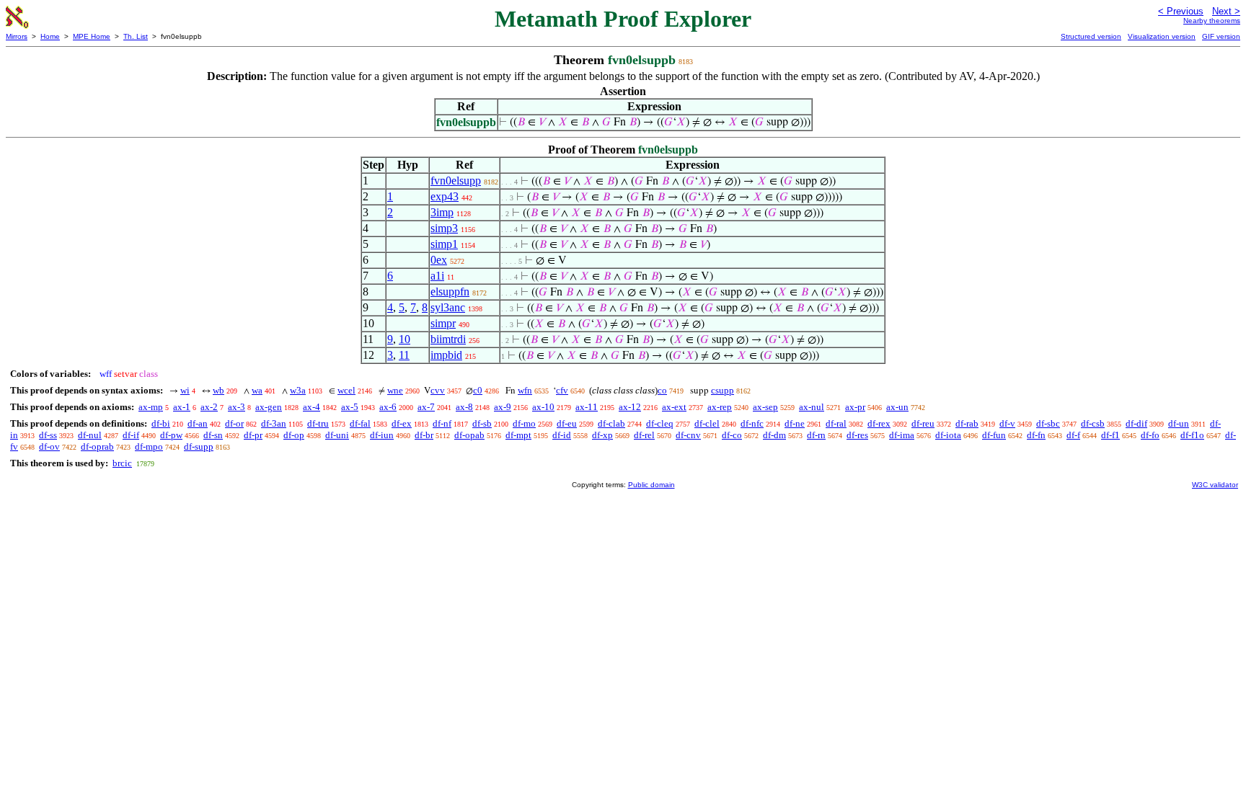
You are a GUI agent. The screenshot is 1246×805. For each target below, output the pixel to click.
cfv (562, 390)
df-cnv (688, 435)
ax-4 (311, 406)
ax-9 (502, 406)
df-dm (774, 435)
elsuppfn (449, 291)
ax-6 (388, 406)
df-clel (707, 423)
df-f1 (1110, 435)
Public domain (651, 485)
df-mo (524, 423)
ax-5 (349, 406)
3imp (442, 212)
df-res (857, 435)
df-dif (1136, 423)
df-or (234, 423)
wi (185, 390)
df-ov (49, 446)
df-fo (1150, 435)
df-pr (253, 435)
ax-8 (464, 406)
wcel (346, 390)
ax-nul (811, 406)
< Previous (1180, 11)
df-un (1178, 423)
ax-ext (674, 406)
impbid (446, 355)
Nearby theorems (1211, 21)
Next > (1226, 11)
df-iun (382, 435)
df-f (1073, 435)
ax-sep (765, 406)
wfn (525, 390)
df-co (732, 435)
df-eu (567, 423)
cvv (437, 390)
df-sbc (1048, 423)
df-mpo (149, 446)
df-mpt (518, 435)
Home (50, 36)
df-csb (1093, 423)
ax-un (897, 406)
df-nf (442, 423)
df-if (131, 435)
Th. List (135, 36)
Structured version (1091, 36)
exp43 (444, 196)
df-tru (318, 423)
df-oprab (97, 446)
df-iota (948, 435)
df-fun (994, 435)
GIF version (1221, 36)
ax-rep (719, 406)
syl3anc (447, 307)
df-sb (482, 423)
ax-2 (209, 406)
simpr (443, 323)
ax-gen (268, 406)
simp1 (444, 244)
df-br (424, 435)
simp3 (444, 228)
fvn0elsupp (455, 180)
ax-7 (426, 406)
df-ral (836, 423)
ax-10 (543, 406)
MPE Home (91, 36)
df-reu (922, 423)
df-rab (966, 423)
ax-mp (150, 406)
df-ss (48, 435)
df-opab (469, 435)
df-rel (644, 435)
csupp (722, 390)
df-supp (198, 446)
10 (404, 339)
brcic (122, 463)
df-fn (1036, 435)
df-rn (816, 435)
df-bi (160, 423)
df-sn (213, 435)
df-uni (337, 435)
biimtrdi (448, 339)
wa (257, 390)
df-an (197, 423)
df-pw (171, 435)
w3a (298, 390)
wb (218, 390)
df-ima (901, 435)
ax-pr (855, 406)
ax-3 (236, 406)
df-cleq (659, 423)
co (662, 390)
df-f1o (1192, 435)
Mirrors (16, 36)
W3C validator (1215, 485)
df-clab (611, 423)
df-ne (795, 423)
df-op (293, 435)
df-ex (402, 423)
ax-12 (630, 406)
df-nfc (752, 423)
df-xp (602, 435)
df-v (1007, 423)
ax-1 (181, 406)
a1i (437, 276)
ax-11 (586, 406)
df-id (561, 435)
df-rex (879, 423)
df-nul (90, 435)
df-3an (273, 423)
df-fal (360, 423)
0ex (438, 260)
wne (395, 390)
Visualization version (1162, 36)
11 (404, 355)
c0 (477, 390)
